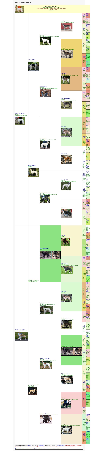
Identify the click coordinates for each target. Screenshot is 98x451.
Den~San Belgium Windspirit (87, 172)
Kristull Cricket (84, 326)
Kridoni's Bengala (87, 19)
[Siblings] (54, 8)
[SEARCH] (19, 448)
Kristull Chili (84, 43)
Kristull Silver (84, 29)
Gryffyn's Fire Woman (43, 86)
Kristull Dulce (87, 330)
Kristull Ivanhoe (63, 73)
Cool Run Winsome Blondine (20, 329)
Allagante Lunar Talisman (65, 179)
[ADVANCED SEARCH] (25, 448)
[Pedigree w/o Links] (43, 8)
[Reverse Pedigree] (63, 8)
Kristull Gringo (84, 15)
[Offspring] (57, 8)
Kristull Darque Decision (87, 47)
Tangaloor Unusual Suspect (44, 34)
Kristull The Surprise (88, 192)
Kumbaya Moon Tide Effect (19, 113)
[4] (51, 9)
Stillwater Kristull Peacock (87, 248)
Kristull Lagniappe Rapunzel (65, 373)
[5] (52, 9)
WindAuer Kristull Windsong (84, 57)
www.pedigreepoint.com (42, 445)
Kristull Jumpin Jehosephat (65, 98)
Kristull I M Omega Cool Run (44, 413)
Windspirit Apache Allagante (84, 174)
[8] (56, 9)
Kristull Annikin (84, 151)
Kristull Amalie (87, 62)
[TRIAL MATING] (32, 448)
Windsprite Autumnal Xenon (88, 25)
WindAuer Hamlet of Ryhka (87, 14)
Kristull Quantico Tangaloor (65, 20)
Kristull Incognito (87, 40)
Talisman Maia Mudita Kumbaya (45, 192)
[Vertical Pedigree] (50, 8)
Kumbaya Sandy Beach (32, 165)
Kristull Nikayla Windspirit (87, 180)
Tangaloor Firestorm (31, 59)
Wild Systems (29, 445)
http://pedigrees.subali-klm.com (61, 445)
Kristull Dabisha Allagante (84, 189)
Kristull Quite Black (64, 207)
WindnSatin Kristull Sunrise (88, 111)
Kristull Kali (84, 105)
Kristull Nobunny (84, 80)
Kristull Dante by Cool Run (44, 248)
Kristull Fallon (63, 126)
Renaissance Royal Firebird (44, 302)
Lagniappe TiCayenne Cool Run (45, 358)
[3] (50, 9)
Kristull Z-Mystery (64, 47)
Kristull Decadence (88, 226)
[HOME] (16, 448)
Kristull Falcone (87, 79)
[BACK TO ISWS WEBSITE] (39, 448)
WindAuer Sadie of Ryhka (87, 166)
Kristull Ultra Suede (84, 162)
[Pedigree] (38, 8)
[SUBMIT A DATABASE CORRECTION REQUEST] (51, 448)
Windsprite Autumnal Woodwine (88, 55)
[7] (55, 9)
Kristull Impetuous (64, 153)
